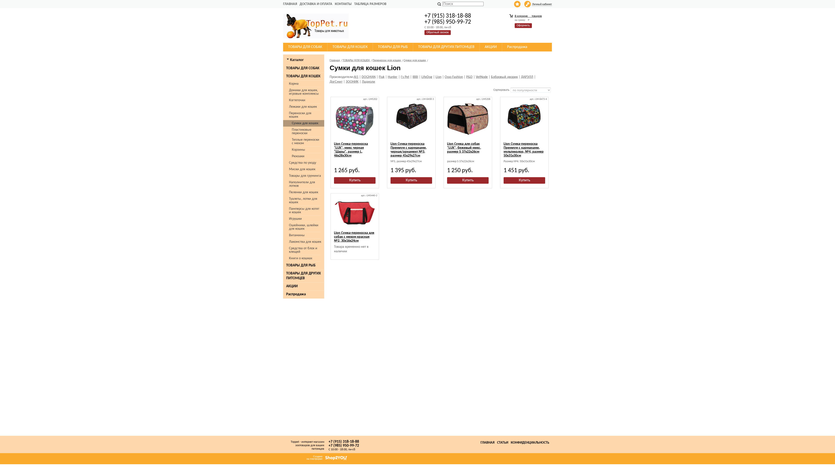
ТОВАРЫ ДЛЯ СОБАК (302, 68)
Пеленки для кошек (303, 192)
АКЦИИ (292, 286)
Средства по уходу (302, 163)
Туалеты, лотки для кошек (303, 200)
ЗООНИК (352, 82)
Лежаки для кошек (303, 107)
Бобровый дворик (504, 77)
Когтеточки (297, 100)
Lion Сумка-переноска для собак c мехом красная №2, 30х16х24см (354, 237)
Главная (290, 4)
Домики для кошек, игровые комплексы (304, 92)
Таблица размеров (370, 4)
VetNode (482, 77)
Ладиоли (368, 82)
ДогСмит (336, 82)
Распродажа (296, 294)
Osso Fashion (454, 77)
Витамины (297, 235)
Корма (294, 84)
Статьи (502, 442)
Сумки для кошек (305, 123)
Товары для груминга (305, 176)
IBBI (415, 77)
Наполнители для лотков (302, 184)
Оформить (523, 25)
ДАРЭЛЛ (527, 77)
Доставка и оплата (316, 4)
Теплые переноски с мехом (305, 141)
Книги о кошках (300, 258)
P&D (469, 77)
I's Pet (405, 77)
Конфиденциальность (530, 442)
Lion (438, 77)
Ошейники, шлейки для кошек (303, 227)
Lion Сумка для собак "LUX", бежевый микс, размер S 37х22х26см (464, 148)
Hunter (392, 77)
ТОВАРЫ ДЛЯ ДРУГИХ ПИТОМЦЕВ (303, 276)
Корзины (298, 150)
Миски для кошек (302, 169)
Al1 (356, 77)
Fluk (381, 77)
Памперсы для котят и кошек (304, 210)
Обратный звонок (437, 32)
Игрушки (295, 219)
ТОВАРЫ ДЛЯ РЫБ (301, 265)
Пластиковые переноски (301, 131)
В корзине (528, 16)
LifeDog (426, 77)
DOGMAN (369, 77)
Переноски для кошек (300, 115)
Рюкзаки (298, 156)
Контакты (343, 4)
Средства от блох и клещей (303, 250)
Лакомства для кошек (305, 242)
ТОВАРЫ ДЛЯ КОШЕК (303, 76)
